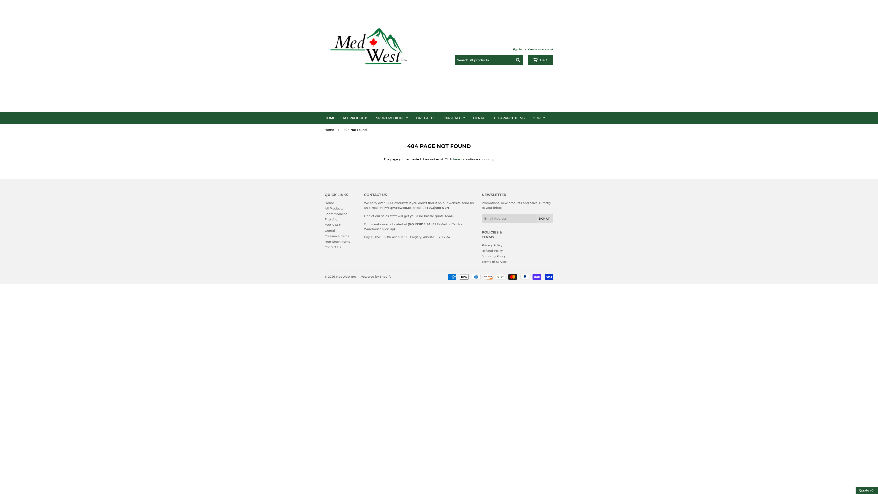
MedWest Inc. (346, 276)
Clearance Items (509, 118)
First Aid (424, 118)
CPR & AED (453, 118)
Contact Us (333, 247)
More (538, 118)
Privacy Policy (492, 245)
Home (330, 118)
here (456, 159)
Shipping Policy (494, 256)
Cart (544, 60)
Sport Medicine (391, 118)
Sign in (517, 49)
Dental (479, 118)
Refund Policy (492, 250)
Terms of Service (494, 261)
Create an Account (540, 49)
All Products (355, 118)
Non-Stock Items (337, 241)
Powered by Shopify (376, 276)
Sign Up (544, 218)
